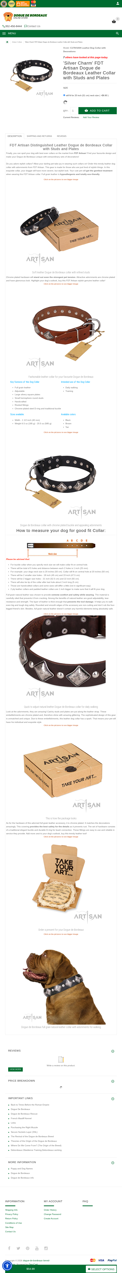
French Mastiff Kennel (21, 1118)
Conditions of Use (13, 1223)
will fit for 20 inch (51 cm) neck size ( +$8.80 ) (87, 95)
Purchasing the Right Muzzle (24, 1127)
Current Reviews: (71, 117)
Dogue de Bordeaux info (22, 1178)
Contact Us (33, 26)
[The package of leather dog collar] (61, 771)
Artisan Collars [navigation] (17, 42)
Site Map (9, 1227)
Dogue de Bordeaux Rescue (24, 1114)
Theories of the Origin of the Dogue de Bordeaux (34, 1141)
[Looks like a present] (61, 882)
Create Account (51, 1218)
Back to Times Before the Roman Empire (30, 1105)
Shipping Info (11, 1210)
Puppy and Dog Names (22, 1168)
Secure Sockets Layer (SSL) (24, 1132)
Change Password (52, 1214)
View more (15, 1069)
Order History (50, 1210)
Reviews (61, 136)
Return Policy (11, 1218)
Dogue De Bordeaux (20, 1109)
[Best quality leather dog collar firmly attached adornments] (61, 478)
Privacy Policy (11, 1214)
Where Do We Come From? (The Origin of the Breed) (36, 1145)
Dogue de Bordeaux (20, 1173)
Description (15, 136)
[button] (116, 33)
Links (13, 1123)
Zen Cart (33, 1264)
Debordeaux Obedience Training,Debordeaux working (36, 1150)
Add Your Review (91, 117)
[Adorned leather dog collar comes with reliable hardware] (61, 330)
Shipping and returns (39, 136)
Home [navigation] (7, 42)
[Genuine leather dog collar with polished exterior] (61, 660)
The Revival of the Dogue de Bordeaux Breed (32, 1136)
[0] (114, 23)
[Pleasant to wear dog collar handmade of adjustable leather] (61, 225)
